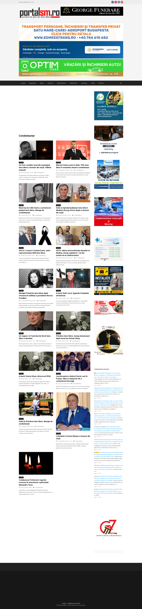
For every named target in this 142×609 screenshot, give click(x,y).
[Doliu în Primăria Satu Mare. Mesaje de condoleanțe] (36, 404)
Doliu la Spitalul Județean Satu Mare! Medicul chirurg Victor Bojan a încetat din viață (72, 210)
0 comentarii (40, 172)
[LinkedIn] (119, 2)
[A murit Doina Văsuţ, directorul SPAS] (36, 361)
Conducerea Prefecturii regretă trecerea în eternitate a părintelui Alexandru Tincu (33, 482)
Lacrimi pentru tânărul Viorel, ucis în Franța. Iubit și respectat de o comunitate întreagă (72, 378)
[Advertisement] (54, 109)
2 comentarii (78, 215)
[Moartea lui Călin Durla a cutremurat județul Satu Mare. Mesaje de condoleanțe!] (36, 192)
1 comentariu (80, 170)
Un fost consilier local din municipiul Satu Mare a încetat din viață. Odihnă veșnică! (35, 167)
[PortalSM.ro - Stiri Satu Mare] (40, 17)
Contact (64, 603)
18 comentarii (77, 383)
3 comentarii (42, 255)
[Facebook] (112, 2)
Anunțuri (84, 83)
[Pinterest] (115, 2)
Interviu (101, 83)
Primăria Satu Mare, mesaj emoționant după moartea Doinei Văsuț (73, 337)
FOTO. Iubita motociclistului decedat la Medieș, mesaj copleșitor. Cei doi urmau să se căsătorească (73, 252)
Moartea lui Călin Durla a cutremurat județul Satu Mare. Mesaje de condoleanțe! (35, 210)
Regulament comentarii (74, 603)
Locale (23, 83)
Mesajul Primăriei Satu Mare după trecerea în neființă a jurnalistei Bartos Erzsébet (36, 295)
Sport (42, 83)
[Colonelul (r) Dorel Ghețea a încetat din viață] (73, 411)
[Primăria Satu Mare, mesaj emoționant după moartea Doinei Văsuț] (73, 321)
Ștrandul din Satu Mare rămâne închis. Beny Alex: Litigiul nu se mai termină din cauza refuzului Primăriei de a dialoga (108, 478)
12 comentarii (80, 258)
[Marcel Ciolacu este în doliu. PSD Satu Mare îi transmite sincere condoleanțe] (73, 150)
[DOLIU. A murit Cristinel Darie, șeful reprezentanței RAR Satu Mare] (36, 235)
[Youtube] (122, 2)
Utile (92, 83)
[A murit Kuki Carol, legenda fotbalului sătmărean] (73, 278)
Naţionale (32, 83)
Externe (50, 83)
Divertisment (61, 83)
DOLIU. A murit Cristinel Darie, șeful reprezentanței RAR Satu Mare (34, 251)
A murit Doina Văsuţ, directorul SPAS (35, 376)
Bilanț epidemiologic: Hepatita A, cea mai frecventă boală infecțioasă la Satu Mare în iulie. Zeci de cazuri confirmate (108, 467)
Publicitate (73, 83)
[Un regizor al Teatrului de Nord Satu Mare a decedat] (36, 321)
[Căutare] (120, 83)
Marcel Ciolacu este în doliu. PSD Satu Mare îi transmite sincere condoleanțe (72, 166)
